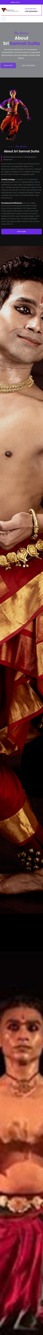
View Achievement (30, 65)
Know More (10, 65)
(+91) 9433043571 (31, 11)
